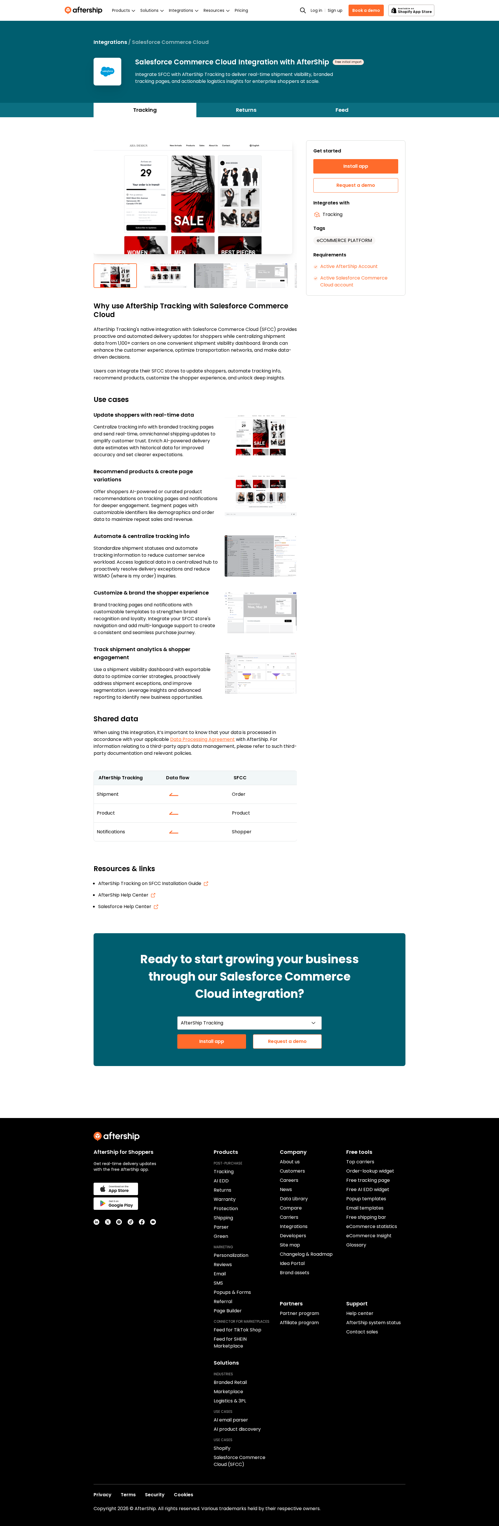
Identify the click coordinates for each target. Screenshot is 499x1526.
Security (155, 1494)
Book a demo (366, 10)
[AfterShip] (85, 10)
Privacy (102, 1494)
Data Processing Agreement (202, 739)
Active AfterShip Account (349, 266)
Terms (128, 1494)
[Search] (303, 10)
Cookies (183, 1494)
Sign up (335, 10)
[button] (195, 201)
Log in (316, 10)
